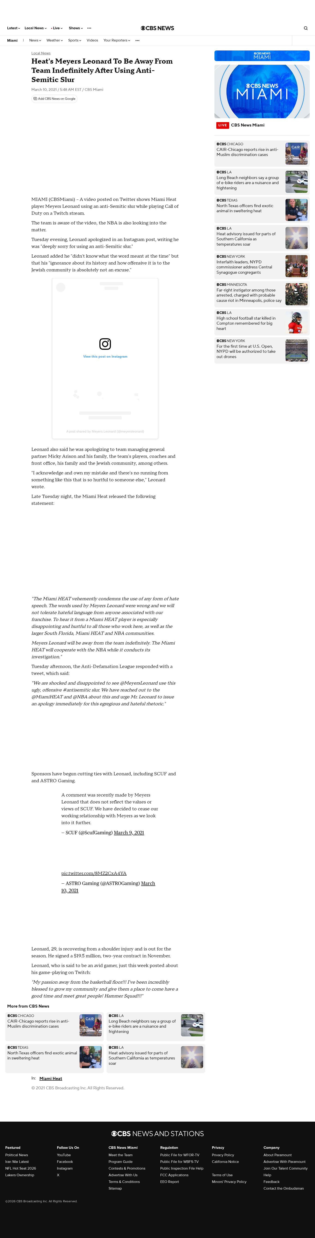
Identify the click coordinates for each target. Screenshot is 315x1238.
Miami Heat (50, 1078)
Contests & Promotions (127, 1168)
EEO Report (169, 1182)
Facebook (65, 1162)
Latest (12, 28)
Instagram (65, 1168)
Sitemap (115, 1188)
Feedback (271, 1182)
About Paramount (278, 1155)
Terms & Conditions (124, 1182)
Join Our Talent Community (286, 1168)
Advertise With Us (123, 1175)
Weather (54, 40)
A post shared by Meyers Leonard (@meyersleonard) (105, 431)
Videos (92, 40)
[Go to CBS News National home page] (157, 28)
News (34, 40)
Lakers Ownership (19, 1175)
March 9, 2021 (129, 832)
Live (57, 28)
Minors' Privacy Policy (229, 1182)
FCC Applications (174, 1175)
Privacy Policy (223, 1155)
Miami (12, 40)
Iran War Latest (17, 1162)
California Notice (225, 1162)
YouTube (64, 1155)
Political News (16, 1155)
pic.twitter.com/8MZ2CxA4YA (94, 873)
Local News (35, 28)
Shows (75, 28)
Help (267, 1175)
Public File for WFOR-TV (179, 1155)
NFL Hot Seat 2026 (20, 1168)
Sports (73, 40)
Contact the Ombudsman (284, 1188)
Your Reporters (116, 40)
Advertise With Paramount (285, 1162)
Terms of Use (222, 1175)
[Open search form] (306, 28)
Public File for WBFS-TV (179, 1162)
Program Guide (121, 1162)
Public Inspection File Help (181, 1168)
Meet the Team (121, 1155)
